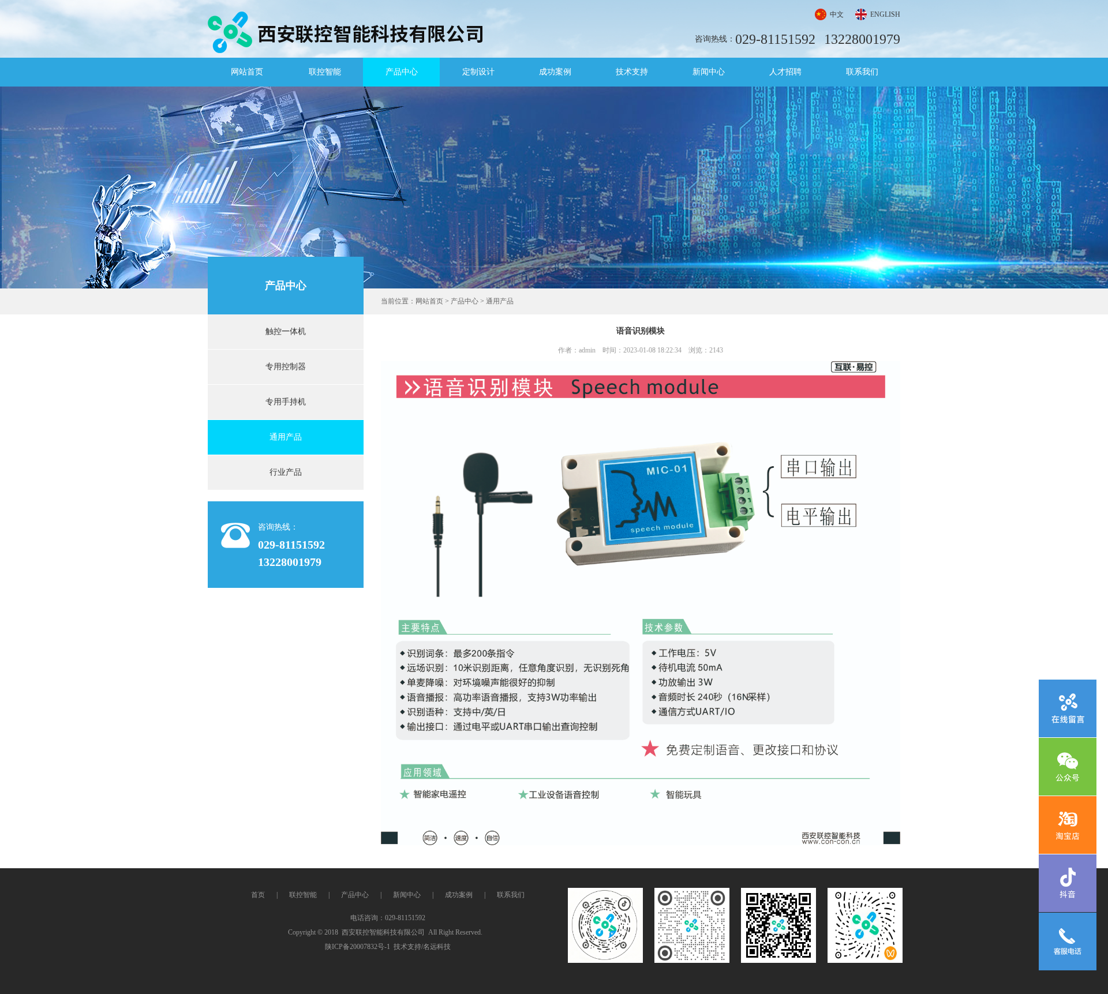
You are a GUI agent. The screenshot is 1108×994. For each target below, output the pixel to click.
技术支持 (632, 71)
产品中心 (401, 71)
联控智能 (325, 71)
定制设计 (478, 71)
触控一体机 (285, 331)
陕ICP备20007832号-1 (357, 947)
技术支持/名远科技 (422, 947)
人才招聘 (785, 71)
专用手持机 (285, 401)
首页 (258, 895)
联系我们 (862, 71)
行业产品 (285, 472)
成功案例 (555, 71)
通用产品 (285, 437)
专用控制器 (285, 366)
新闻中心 (708, 71)
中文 (837, 14)
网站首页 (247, 71)
